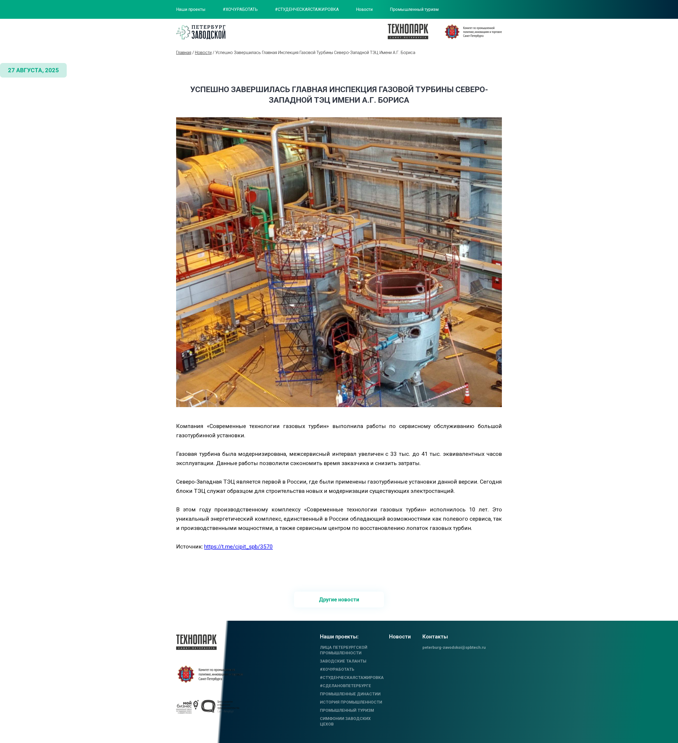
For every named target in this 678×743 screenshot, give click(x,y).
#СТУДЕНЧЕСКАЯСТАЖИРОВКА (307, 9)
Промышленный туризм (414, 9)
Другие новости (339, 599)
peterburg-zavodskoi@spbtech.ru (454, 647)
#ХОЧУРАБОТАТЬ (240, 9)
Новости (364, 9)
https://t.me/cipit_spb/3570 (238, 546)
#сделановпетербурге (345, 685)
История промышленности (351, 702)
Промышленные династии (350, 694)
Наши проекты (191, 9)
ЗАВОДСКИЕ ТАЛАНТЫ (343, 661)
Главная (183, 52)
